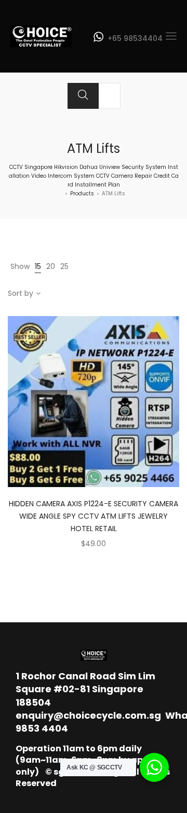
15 (38, 266)
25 (64, 266)
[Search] (83, 96)
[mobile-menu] (171, 36)
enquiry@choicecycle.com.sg (88, 715)
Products (82, 193)
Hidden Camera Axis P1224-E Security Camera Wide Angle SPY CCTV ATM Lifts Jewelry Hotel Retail (93, 516)
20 (50, 266)
